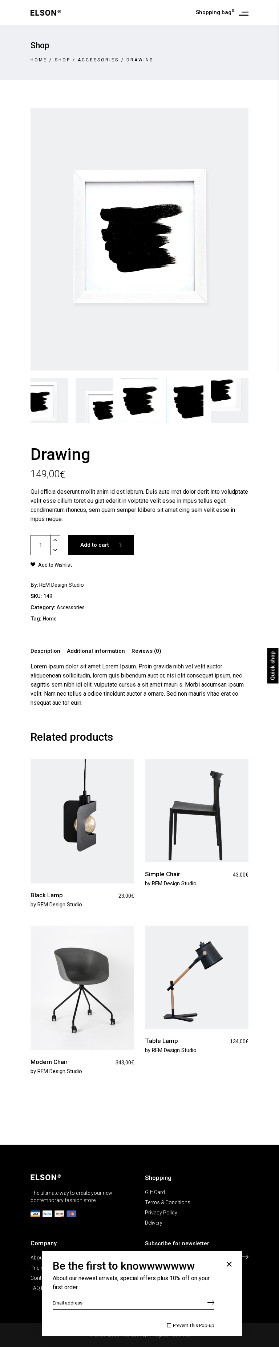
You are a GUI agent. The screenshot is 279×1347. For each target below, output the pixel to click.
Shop (62, 59)
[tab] (47, 651)
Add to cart (94, 545)
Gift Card (155, 1192)
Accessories (98, 59)
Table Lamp (161, 1040)
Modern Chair (49, 1061)
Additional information (96, 651)
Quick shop (273, 665)
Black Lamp (47, 895)
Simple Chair (162, 874)
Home (39, 59)
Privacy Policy (161, 1212)
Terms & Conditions (167, 1202)
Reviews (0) (146, 651)
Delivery (153, 1223)
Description (45, 651)
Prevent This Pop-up (193, 1325)
